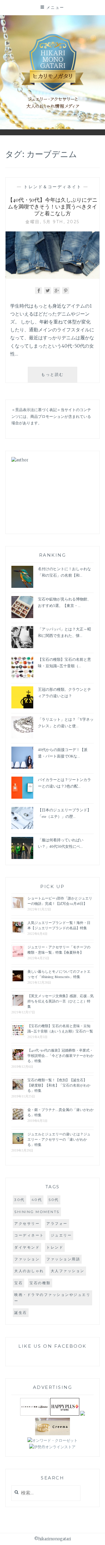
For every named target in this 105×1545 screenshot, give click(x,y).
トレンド (54, 1247)
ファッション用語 (63, 1259)
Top (96, 1536)
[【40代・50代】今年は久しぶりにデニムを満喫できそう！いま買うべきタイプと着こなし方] (52, 277)
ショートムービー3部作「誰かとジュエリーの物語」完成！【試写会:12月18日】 (59, 901)
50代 (54, 1199)
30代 (19, 1199)
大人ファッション (68, 1271)
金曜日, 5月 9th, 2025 (52, 221)
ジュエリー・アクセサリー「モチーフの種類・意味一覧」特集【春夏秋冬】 (58, 950)
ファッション (27, 1259)
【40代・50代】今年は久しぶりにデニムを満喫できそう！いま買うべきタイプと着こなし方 (52, 206)
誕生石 (20, 1312)
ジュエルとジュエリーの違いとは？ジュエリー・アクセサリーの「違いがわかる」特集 (58, 1139)
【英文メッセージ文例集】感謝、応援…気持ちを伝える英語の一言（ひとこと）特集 (60, 1001)
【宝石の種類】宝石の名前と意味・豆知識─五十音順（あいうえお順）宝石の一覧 (60, 1028)
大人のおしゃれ (29, 1271)
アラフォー (57, 1223)
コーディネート (29, 1235)
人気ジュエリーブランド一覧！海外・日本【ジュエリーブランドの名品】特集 (58, 925)
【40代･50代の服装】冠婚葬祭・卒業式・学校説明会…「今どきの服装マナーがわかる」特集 (60, 1055)
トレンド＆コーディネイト (52, 186)
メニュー (55, 7)
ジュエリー (61, 1235)
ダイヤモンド (27, 1247)
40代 (37, 1199)
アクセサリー (27, 1223)
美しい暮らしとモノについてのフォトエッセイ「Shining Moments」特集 (58, 974)
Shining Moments (37, 1211)
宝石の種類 (40, 1283)
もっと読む (57, 377)
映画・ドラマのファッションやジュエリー (52, 1297)
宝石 (18, 1283)
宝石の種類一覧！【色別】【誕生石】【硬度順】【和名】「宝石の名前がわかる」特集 (58, 1085)
